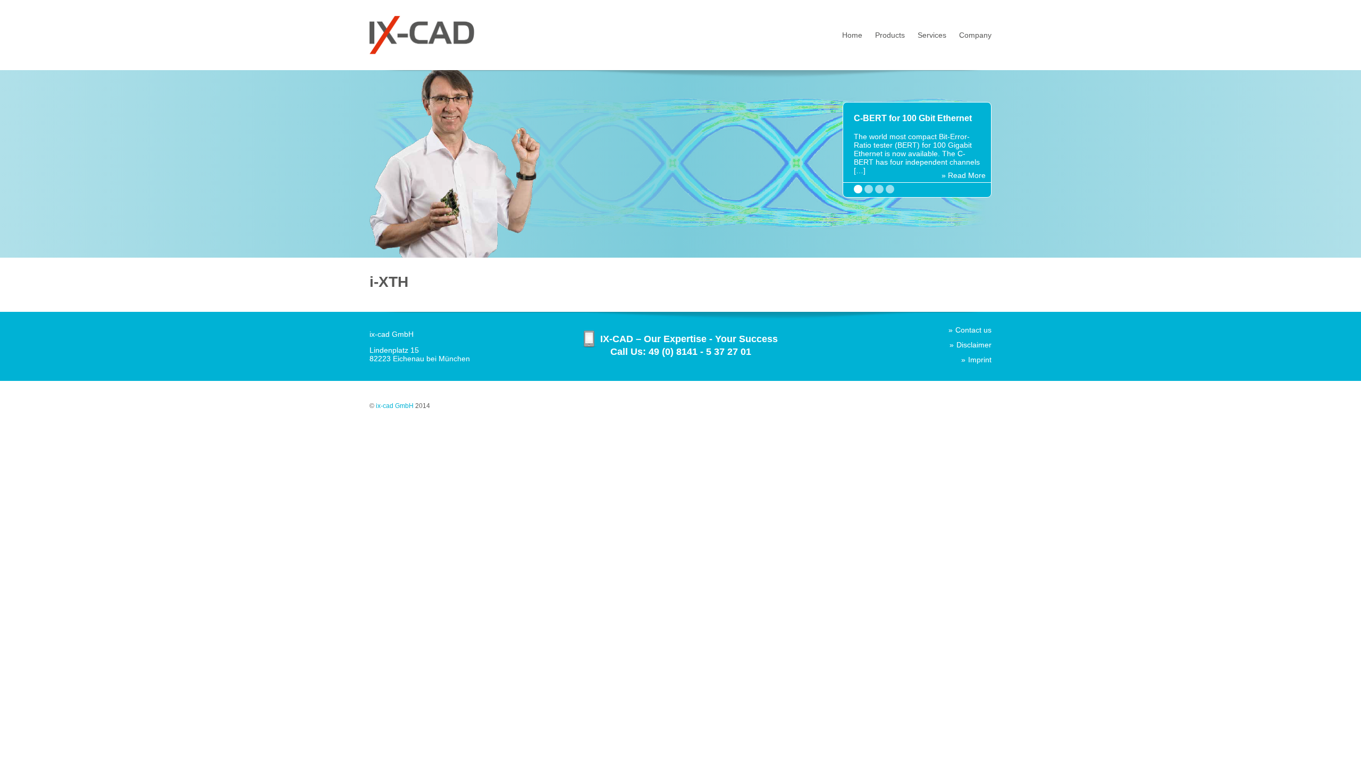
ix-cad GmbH (395, 406)
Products (890, 35)
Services (932, 35)
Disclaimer (974, 345)
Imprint (980, 359)
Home (852, 35)
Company (975, 35)
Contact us (973, 330)
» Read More (964, 175)
